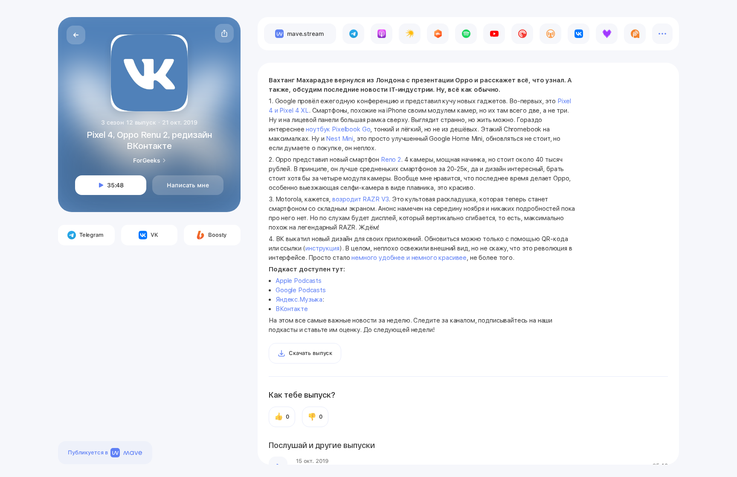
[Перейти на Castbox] (438, 33)
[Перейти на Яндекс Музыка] (410, 33)
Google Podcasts (302, 290)
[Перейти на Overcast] (550, 33)
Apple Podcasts (299, 281)
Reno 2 (391, 159)
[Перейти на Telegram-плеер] (353, 33)
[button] (224, 33)
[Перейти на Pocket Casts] (522, 33)
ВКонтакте (292, 309)
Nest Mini (339, 139)
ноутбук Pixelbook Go (338, 129)
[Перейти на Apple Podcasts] (381, 33)
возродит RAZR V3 (360, 199)
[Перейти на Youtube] (494, 33)
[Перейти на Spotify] (466, 33)
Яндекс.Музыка (299, 299)
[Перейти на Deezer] (607, 33)
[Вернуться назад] (76, 35)
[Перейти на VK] (578, 33)
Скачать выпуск (310, 353)
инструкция (322, 248)
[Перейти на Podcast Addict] (635, 33)
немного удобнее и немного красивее (409, 258)
